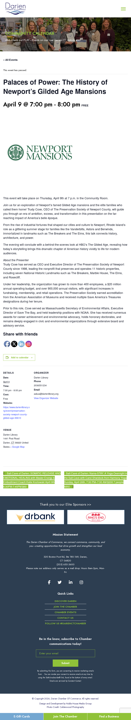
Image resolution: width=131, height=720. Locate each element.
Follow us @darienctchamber (65, 623)
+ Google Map (17, 446)
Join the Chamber (65, 606)
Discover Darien (65, 601)
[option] (51, 517)
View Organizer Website (46, 398)
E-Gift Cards (22, 716)
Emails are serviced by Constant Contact (65, 681)
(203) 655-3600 (65, 564)
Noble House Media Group (79, 703)
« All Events (10, 60)
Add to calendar (19, 357)
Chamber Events (65, 612)
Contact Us (65, 618)
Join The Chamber (65, 716)
